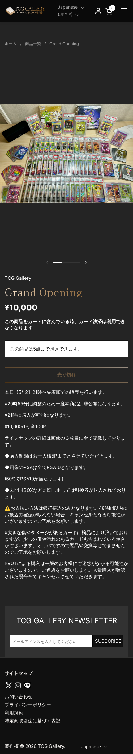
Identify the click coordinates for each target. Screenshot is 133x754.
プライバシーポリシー (28, 705)
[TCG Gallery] (26, 11)
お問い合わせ (18, 697)
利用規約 (14, 713)
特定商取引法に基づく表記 (32, 721)
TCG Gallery (18, 278)
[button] (109, 11)
